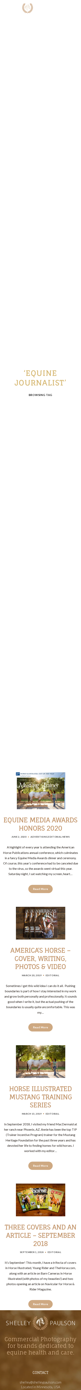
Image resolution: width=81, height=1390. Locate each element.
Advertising (39, 836)
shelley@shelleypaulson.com (40, 1382)
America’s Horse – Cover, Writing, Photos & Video (40, 958)
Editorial (55, 836)
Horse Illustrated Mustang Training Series (40, 1097)
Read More (40, 889)
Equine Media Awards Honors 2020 (40, 824)
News (66, 836)
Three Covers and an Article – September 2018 (40, 1235)
